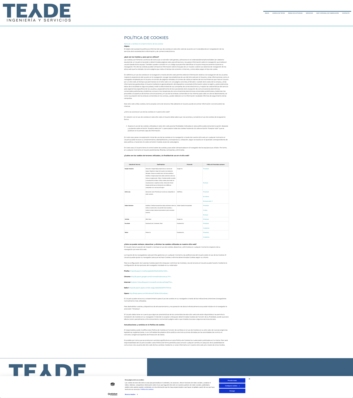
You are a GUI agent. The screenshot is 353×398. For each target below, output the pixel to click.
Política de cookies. (147, 389)
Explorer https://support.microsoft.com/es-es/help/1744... (152, 282)
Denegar (232, 391)
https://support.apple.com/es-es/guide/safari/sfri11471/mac (150, 288)
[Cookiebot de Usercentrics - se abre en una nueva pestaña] (113, 394)
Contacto (346, 13)
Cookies (205, 210)
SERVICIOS (309, 13)
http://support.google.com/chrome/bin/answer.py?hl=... (151, 276)
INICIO (267, 13)
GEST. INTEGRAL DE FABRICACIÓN (327, 13)
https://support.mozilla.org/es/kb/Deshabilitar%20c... (149, 271)
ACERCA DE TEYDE (278, 13)
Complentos (206, 228)
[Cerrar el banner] (249, 379)
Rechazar (205, 183)
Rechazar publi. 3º (208, 201)
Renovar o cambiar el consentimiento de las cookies (143, 44)
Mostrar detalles (130, 394)
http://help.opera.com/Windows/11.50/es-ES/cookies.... (149, 293)
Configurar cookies (231, 385)
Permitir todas (232, 380)
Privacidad (206, 168)
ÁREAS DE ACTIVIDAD (295, 13)
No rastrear (206, 196)
